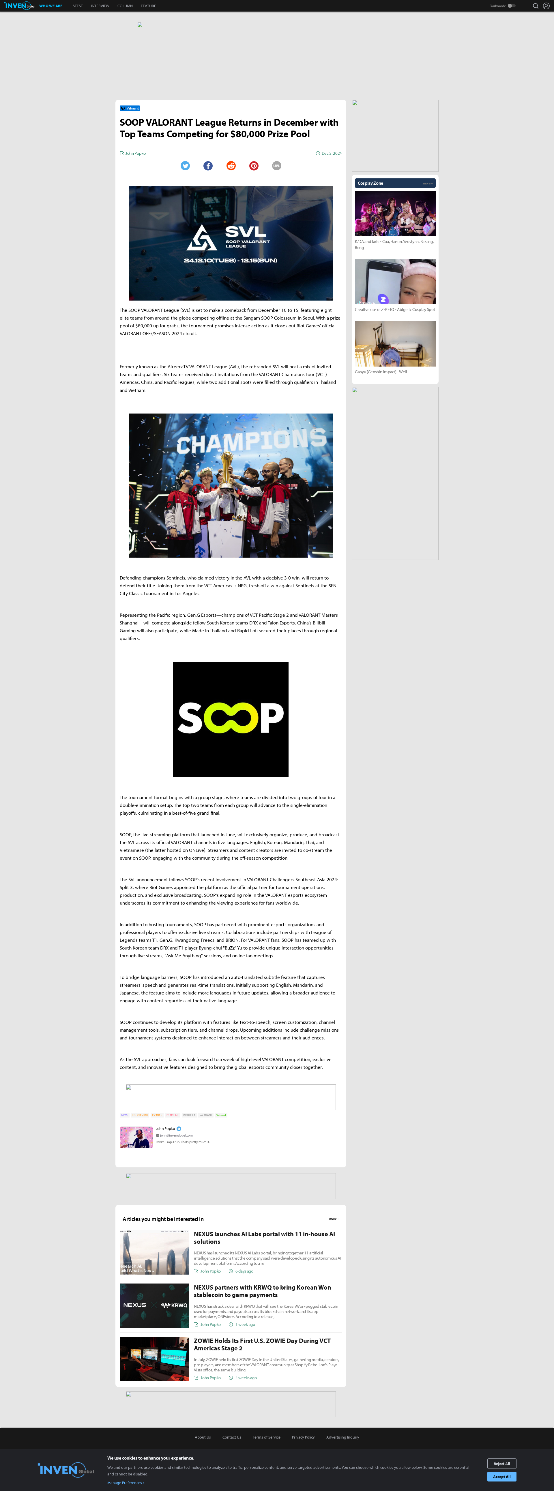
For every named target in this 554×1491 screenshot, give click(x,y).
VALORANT (206, 1115)
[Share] (208, 165)
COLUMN (125, 5)
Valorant (221, 1115)
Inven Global (19, 6)
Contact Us (231, 1437)
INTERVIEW (100, 5)
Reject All (502, 1463)
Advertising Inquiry (342, 1437)
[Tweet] (185, 165)
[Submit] (230, 165)
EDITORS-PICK (140, 1115)
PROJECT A (189, 1115)
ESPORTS (157, 1115)
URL (276, 165)
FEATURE (148, 5)
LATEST (76, 5)
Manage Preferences (124, 1482)
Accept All (502, 1476)
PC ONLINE (172, 1115)
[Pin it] (254, 165)
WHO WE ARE (50, 5)
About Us (203, 1437)
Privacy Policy (303, 1437)
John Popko (165, 1128)
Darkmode (498, 5)
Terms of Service (266, 1437)
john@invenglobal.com (176, 1135)
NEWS (124, 1115)
